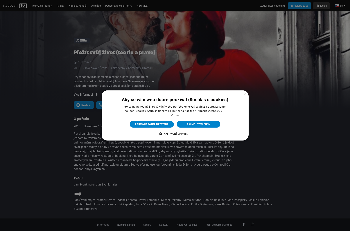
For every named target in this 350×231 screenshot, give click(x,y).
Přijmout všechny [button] (198, 124)
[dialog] (175, 115)
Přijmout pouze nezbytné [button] (151, 124)
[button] (175, 134)
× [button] (244, 94)
